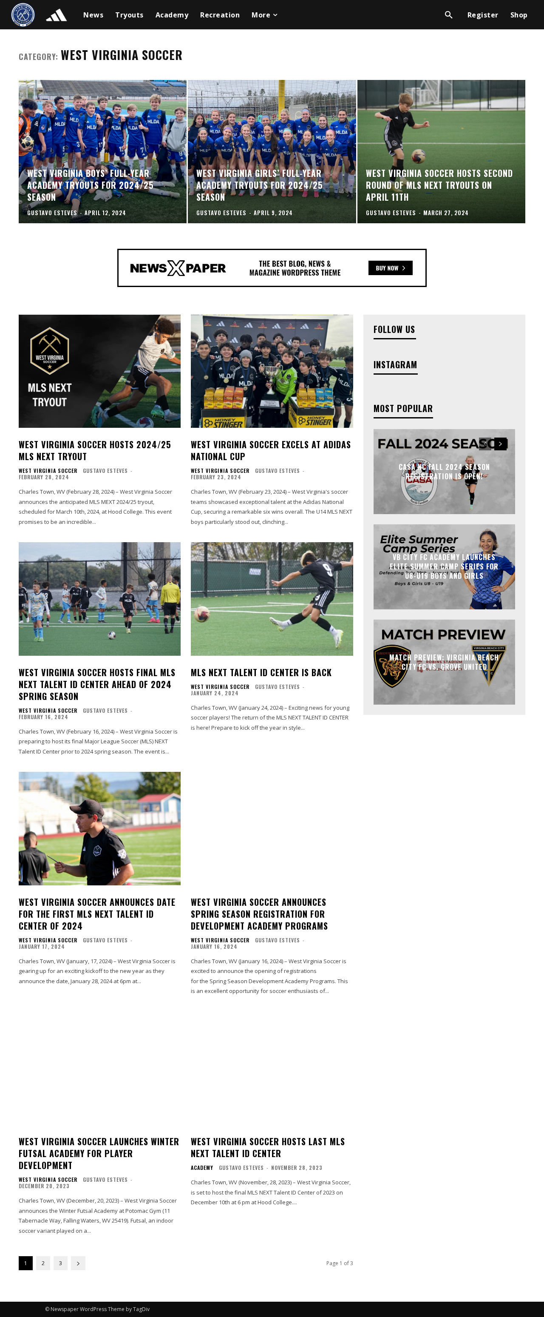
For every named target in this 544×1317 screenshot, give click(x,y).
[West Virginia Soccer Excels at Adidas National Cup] (272, 371)
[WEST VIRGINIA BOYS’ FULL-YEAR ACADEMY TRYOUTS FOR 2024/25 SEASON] (103, 151)
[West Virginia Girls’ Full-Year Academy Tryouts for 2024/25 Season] (272, 151)
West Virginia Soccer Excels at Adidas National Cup (271, 450)
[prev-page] (485, 444)
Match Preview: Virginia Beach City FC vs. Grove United (444, 661)
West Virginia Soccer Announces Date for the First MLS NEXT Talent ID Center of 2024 (97, 914)
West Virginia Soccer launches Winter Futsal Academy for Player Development (99, 1153)
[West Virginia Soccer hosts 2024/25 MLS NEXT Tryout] (100, 371)
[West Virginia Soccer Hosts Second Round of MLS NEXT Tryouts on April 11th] (441, 151)
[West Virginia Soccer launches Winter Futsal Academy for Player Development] (100, 1068)
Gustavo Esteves (105, 470)
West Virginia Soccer (48, 470)
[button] (449, 15)
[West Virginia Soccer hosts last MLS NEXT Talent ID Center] (272, 1068)
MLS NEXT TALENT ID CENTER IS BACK (261, 672)
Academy (202, 1167)
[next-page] (78, 1263)
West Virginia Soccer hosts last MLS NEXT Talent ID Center (268, 1147)
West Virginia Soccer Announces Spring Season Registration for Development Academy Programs (261, 914)
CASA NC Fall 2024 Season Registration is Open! (444, 471)
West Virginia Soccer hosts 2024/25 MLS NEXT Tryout (95, 450)
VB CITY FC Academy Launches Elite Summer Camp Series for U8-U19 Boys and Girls (444, 566)
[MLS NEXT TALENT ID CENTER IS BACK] (272, 599)
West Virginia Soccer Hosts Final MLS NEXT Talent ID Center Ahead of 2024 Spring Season (97, 684)
